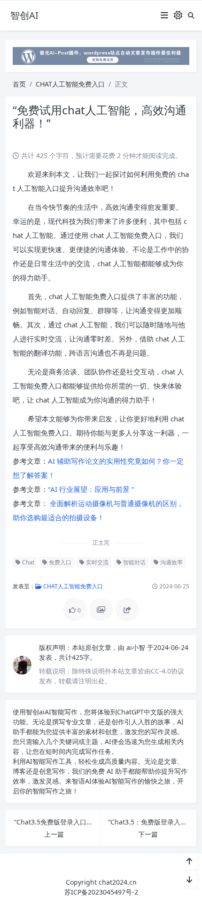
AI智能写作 (61, 711)
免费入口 (59, 562)
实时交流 (97, 562)
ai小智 (136, 647)
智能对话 (134, 562)
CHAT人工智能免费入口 (70, 83)
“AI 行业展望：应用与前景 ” (91, 489)
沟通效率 (171, 562)
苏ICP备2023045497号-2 (101, 891)
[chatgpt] (101, 55)
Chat (27, 562)
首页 (19, 83)
